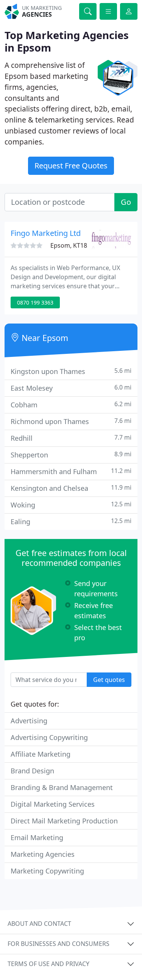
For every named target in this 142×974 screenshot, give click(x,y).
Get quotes (109, 680)
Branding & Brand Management (62, 787)
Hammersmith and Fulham (71, 471)
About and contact (39, 923)
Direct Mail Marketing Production (64, 820)
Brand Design (32, 770)
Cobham (71, 404)
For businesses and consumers (58, 943)
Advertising (29, 720)
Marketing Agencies (43, 854)
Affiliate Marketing (40, 754)
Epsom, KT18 (68, 245)
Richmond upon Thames (71, 421)
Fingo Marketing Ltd (46, 233)
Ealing (71, 521)
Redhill (71, 438)
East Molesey (71, 388)
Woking (71, 504)
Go (126, 202)
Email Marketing (37, 837)
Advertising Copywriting (49, 737)
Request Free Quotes (71, 165)
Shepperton (71, 454)
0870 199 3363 (35, 302)
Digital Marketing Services (53, 804)
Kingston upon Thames (71, 371)
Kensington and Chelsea (71, 488)
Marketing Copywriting (47, 870)
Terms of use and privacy (48, 964)
